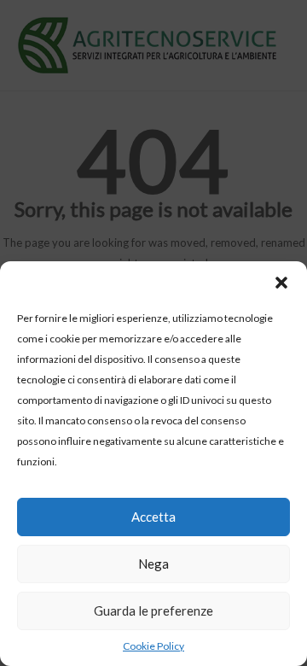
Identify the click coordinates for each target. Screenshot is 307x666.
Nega (153, 563)
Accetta (153, 516)
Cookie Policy (153, 646)
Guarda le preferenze (153, 610)
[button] (281, 282)
